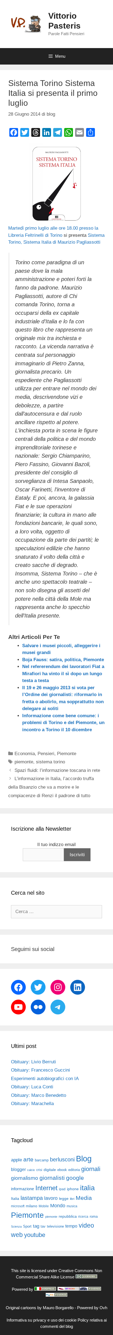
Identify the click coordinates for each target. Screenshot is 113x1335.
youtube (34, 1234)
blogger (18, 1169)
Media (84, 1198)
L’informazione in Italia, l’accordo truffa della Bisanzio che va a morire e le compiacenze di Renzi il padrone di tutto (51, 787)
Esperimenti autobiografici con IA (45, 1078)
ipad (62, 1189)
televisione (55, 1226)
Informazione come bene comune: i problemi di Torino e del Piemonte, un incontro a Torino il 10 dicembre (63, 722)
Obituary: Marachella (32, 1103)
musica (72, 1206)
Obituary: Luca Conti (32, 1086)
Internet (46, 1188)
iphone (73, 1189)
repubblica (68, 1216)
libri (72, 1198)
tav (43, 1226)
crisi (39, 1170)
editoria (74, 1170)
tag (36, 1226)
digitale (50, 1170)
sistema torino (50, 761)
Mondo (57, 1205)
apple (16, 1159)
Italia (15, 1199)
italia (87, 1188)
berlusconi (62, 1159)
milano (31, 1206)
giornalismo (24, 1178)
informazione (22, 1189)
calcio (31, 1170)
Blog (84, 1158)
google (75, 1178)
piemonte (24, 761)
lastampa (32, 1198)
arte (28, 1159)
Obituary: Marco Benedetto (38, 1095)
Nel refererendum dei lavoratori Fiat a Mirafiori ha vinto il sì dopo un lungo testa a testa (63, 673)
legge (64, 1198)
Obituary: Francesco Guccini (40, 1070)
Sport (27, 1226)
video (86, 1225)
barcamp (42, 1160)
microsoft (17, 1206)
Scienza (16, 1226)
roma (94, 1216)
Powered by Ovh (92, 1307)
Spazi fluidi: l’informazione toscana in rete (57, 770)
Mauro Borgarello (58, 1307)
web (17, 1234)
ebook (62, 1170)
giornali (90, 1169)
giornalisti (52, 1178)
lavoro (51, 1198)
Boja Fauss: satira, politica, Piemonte (63, 659)
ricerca (83, 1217)
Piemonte (66, 753)
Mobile (44, 1206)
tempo (71, 1225)
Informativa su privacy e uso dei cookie (42, 1320)
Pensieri (46, 753)
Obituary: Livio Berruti (33, 1061)
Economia (25, 753)
